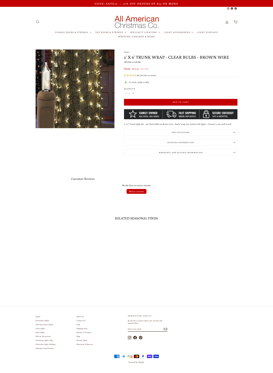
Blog (78, 336)
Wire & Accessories (43, 336)
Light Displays (207, 32)
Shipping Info (81, 328)
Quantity (129, 89)
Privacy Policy (81, 340)
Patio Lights (40, 332)
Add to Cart (59, 272)
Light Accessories (177, 32)
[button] (130, 75)
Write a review (136, 191)
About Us (80, 316)
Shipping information (180, 142)
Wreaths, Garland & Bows (136, 36)
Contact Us (80, 320)
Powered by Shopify (136, 362)
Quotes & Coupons (84, 332)
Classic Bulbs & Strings (72, 32)
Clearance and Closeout (45, 348)
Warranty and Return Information (181, 152)
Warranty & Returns (84, 344)
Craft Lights (40, 328)
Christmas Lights (42, 320)
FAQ (78, 324)
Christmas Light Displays (46, 344)
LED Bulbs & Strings (109, 32)
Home (126, 52)
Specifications (181, 132)
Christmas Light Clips (44, 340)
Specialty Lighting (144, 32)
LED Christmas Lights (44, 324)
